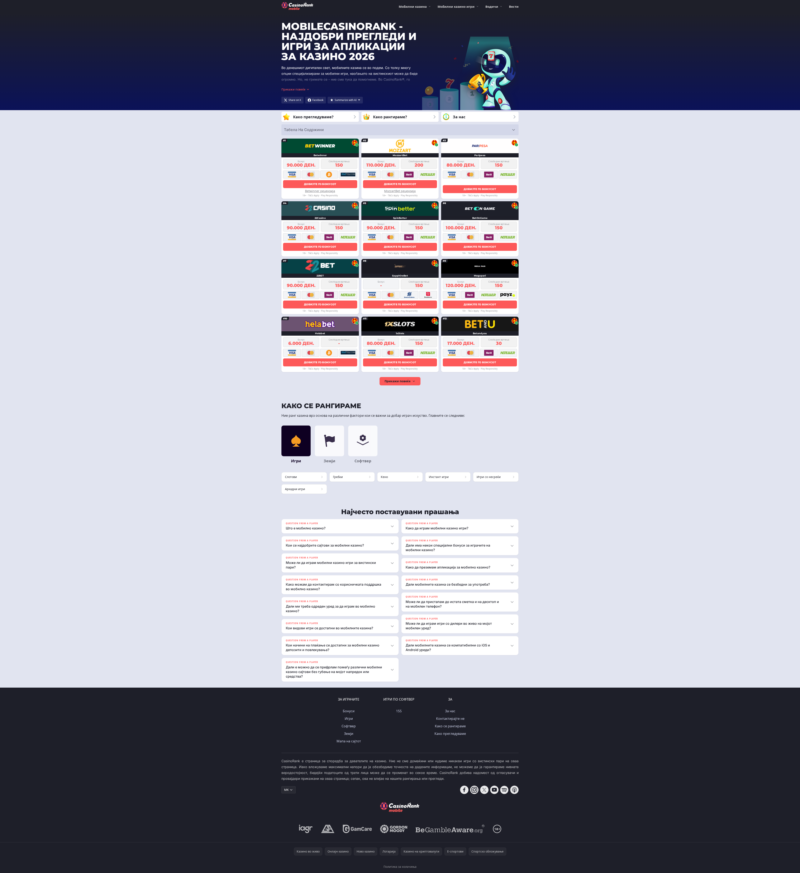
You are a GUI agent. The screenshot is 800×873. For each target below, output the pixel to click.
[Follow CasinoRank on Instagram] (474, 790)
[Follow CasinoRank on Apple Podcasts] (514, 790)
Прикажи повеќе (397, 381)
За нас (450, 711)
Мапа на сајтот (349, 741)
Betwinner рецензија (320, 191)
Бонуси (348, 711)
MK (286, 790)
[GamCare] (357, 829)
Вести (514, 6)
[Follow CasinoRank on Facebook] (464, 790)
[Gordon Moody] (393, 829)
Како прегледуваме (450, 733)
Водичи (491, 6)
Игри (349, 718)
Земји (348, 733)
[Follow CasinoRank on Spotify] (504, 790)
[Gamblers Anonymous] (327, 829)
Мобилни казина (413, 6)
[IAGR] (306, 829)
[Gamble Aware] (450, 829)
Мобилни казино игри (456, 6)
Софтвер (349, 726)
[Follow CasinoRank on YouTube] (494, 790)
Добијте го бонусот (320, 184)
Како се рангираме (450, 726)
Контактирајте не (450, 718)
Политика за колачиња (400, 867)
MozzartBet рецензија (400, 191)
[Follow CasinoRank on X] (484, 790)
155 (399, 711)
